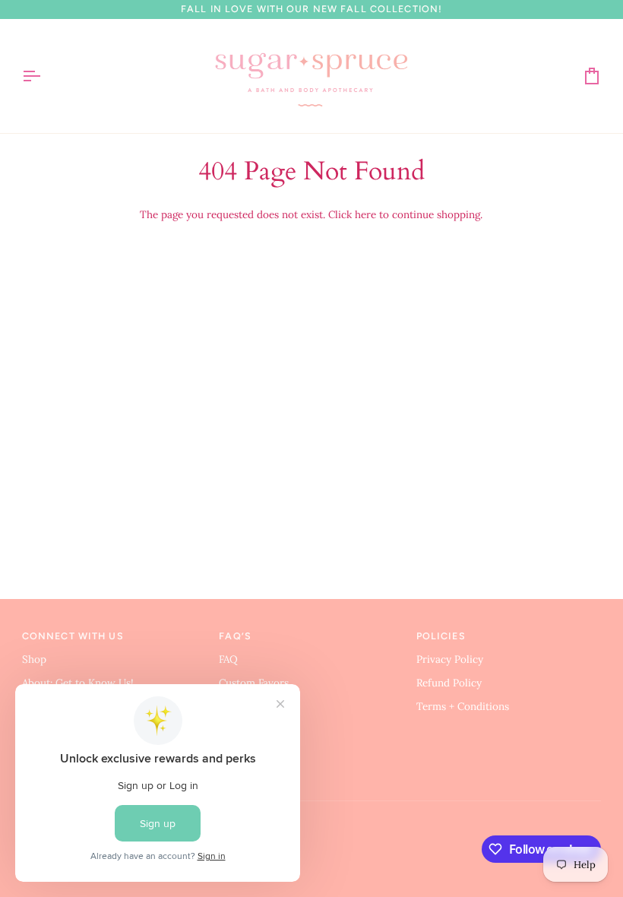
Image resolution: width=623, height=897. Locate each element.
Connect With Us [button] (73, 636)
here (365, 214)
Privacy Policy (449, 659)
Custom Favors (254, 682)
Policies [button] (441, 636)
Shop (34, 659)
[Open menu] (45, 76)
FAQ (228, 659)
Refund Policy (449, 682)
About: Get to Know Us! (78, 682)
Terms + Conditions (462, 706)
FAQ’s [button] (235, 636)
